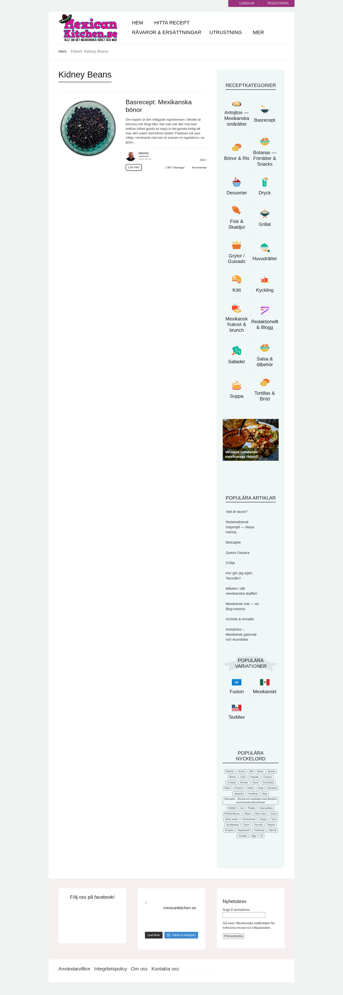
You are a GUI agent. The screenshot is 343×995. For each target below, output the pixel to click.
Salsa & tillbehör (265, 361)
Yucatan (242, 836)
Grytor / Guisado (236, 258)
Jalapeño (239, 794)
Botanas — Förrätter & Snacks (265, 158)
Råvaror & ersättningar (166, 32)
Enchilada (268, 783)
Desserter (236, 192)
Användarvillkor (74, 969)
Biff (251, 772)
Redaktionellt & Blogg (264, 324)
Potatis (251, 809)
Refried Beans (232, 814)
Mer (258, 32)
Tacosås (258, 825)
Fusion (237, 692)
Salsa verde (231, 820)
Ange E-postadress (236, 910)
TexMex (236, 718)
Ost (242, 809)
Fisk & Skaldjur (236, 224)
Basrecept (264, 120)
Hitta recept (172, 22)
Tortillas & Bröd (264, 395)
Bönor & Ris (236, 158)
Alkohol (230, 772)
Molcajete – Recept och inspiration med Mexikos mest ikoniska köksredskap (250, 801)
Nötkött (232, 809)
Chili (242, 777)
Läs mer (133, 167)
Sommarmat (248, 820)
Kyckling (265, 290)
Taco (273, 820)
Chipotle (254, 777)
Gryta (260, 789)
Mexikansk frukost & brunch (236, 324)
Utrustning (225, 32)
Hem (137, 22)
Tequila (271, 825)
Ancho (241, 772)
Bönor (232, 777)
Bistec (260, 772)
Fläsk (227, 789)
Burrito (271, 772)
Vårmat (272, 831)
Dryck (265, 192)
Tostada (229, 831)
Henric (144, 153)
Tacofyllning (232, 825)
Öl (261, 836)
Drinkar (244, 783)
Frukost (239, 789)
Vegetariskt (244, 831)
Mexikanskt (265, 692)
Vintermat (259, 831)
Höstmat (272, 789)
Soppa (236, 396)
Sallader (236, 361)
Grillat (265, 224)
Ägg (253, 836)
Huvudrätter (264, 258)
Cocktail (231, 783)
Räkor (247, 814)
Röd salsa (260, 814)
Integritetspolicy (110, 969)
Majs (264, 794)
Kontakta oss (165, 969)
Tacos (246, 825)
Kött (236, 290)
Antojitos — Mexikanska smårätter (236, 118)
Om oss (139, 969)
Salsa (274, 814)
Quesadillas (266, 809)
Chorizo (267, 777)
